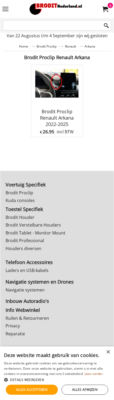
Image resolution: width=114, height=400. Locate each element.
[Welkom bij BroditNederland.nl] (56, 9)
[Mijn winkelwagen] (105, 9)
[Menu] (5, 9)
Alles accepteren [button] (31, 389)
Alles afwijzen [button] (85, 389)
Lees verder (94, 373)
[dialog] (57, 373)
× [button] (108, 352)
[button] (57, 380)
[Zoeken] (106, 25)
